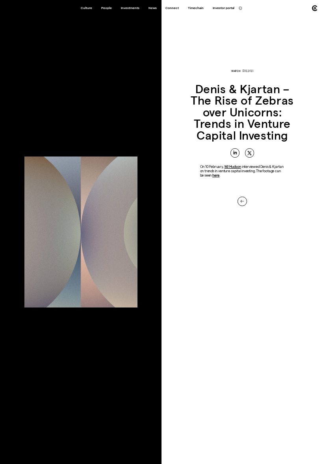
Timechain (196, 8)
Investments (130, 8)
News (153, 8)
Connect (172, 8)
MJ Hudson (233, 167)
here (215, 175)
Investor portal (223, 8)
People (106, 8)
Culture (86, 8)
